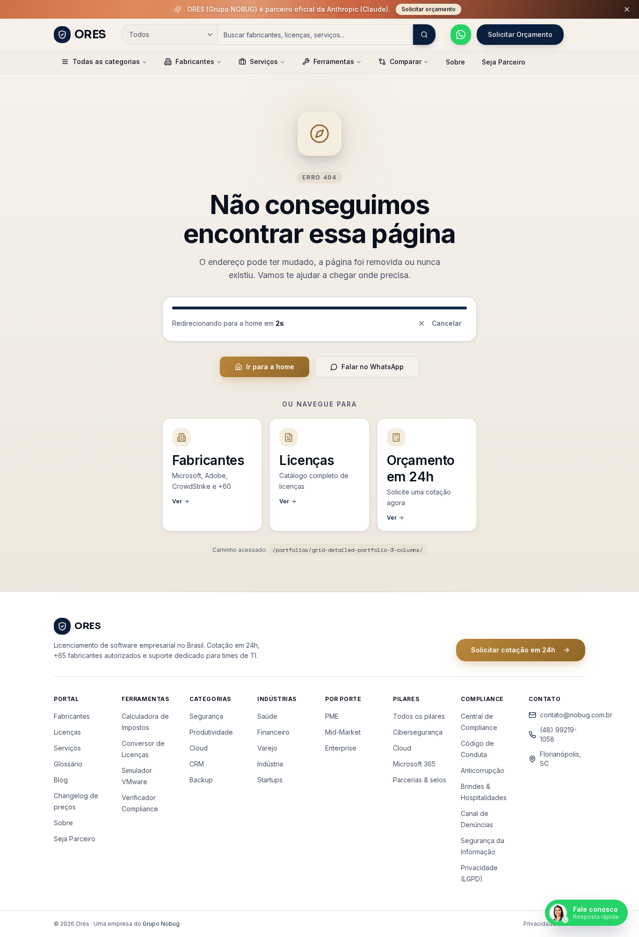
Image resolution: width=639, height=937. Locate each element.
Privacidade (539, 923)
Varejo (267, 748)
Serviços (264, 61)
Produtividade (211, 732)
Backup (201, 780)
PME (332, 716)
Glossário (68, 764)
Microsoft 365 (414, 764)
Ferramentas (333, 61)
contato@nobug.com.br (562, 715)
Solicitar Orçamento (520, 34)
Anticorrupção (482, 770)
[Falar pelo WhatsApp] (460, 34)
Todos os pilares (419, 716)
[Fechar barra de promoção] (626, 9)
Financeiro (273, 732)
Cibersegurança (418, 732)
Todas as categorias (106, 61)
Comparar (405, 61)
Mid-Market (343, 732)
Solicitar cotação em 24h (513, 650)
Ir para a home (270, 367)
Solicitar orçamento (428, 9)
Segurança (206, 716)
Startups (270, 780)
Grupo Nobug (161, 923)
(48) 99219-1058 (558, 734)
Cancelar (446, 323)
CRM (196, 764)
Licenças (67, 732)
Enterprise (340, 748)
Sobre (455, 62)
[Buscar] (424, 34)
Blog (61, 780)
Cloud (198, 748)
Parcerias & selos (419, 780)
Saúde (267, 716)
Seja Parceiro (503, 62)
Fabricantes (194, 61)
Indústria (270, 764)
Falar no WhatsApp (372, 367)
